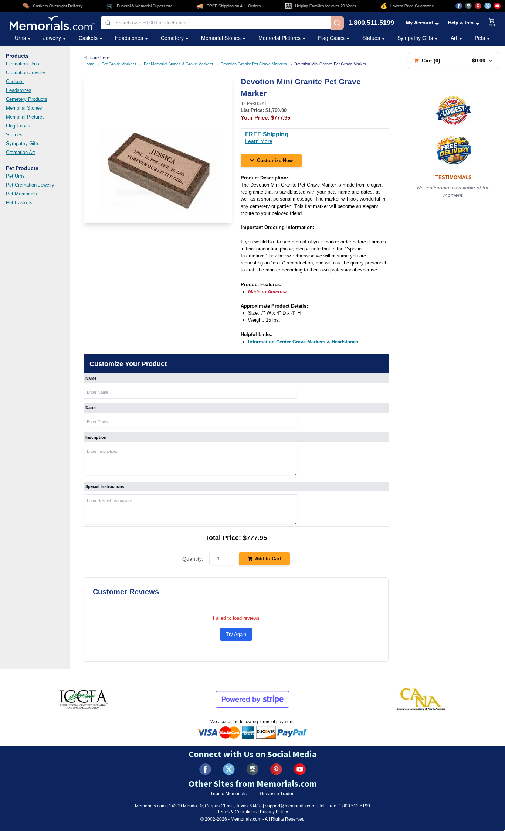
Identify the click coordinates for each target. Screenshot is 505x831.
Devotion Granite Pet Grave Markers (254, 64)
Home (89, 64)
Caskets (88, 37)
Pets (480, 37)
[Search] (337, 23)
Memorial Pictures (279, 37)
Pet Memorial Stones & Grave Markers (178, 64)
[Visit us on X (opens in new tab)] (487, 6)
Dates (90, 408)
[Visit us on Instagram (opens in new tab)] (468, 6)
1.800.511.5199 (371, 23)
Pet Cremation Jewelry (30, 185)
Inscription (95, 437)
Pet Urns (15, 176)
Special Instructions (104, 486)
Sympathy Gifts (415, 37)
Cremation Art (20, 152)
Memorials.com (150, 805)
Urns (20, 37)
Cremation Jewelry (25, 72)
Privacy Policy (274, 811)
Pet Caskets (19, 202)
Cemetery (172, 37)
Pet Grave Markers (119, 64)
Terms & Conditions (237, 811)
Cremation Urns (22, 63)
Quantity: (192, 559)
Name (90, 378)
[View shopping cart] (492, 22)
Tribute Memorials (228, 793)
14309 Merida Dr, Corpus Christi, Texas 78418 (215, 805)
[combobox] (216, 22)
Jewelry (52, 37)
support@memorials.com (290, 805)
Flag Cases (331, 37)
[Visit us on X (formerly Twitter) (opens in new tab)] (229, 769)
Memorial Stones (221, 37)
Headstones (129, 37)
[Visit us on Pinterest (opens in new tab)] (478, 6)
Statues (371, 37)
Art (454, 37)
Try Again (236, 634)
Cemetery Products (26, 99)
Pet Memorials (21, 193)
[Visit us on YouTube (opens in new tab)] (497, 6)
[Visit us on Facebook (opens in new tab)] (458, 6)
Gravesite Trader (277, 793)
